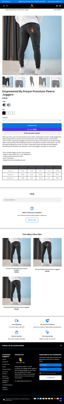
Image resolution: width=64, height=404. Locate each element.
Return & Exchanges (5, 377)
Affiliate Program (5, 388)
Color (4, 101)
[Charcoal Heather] (4, 105)
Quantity (5, 117)
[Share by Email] (61, 9)
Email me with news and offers (49, 373)
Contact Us (5, 364)
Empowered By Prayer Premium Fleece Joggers (17, 9)
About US (5, 362)
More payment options (32, 133)
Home (4, 359)
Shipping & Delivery (5, 381)
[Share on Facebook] (58, 9)
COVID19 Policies (7, 385)
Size (3, 109)
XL (13, 112)
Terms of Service (5, 373)
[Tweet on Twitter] (59, 9)
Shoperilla (16, 399)
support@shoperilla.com (23, 381)
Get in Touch (32, 220)
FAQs (4, 367)
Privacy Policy (6, 369)
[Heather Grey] (9, 105)
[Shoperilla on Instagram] (3, 1)
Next (59, 45)
